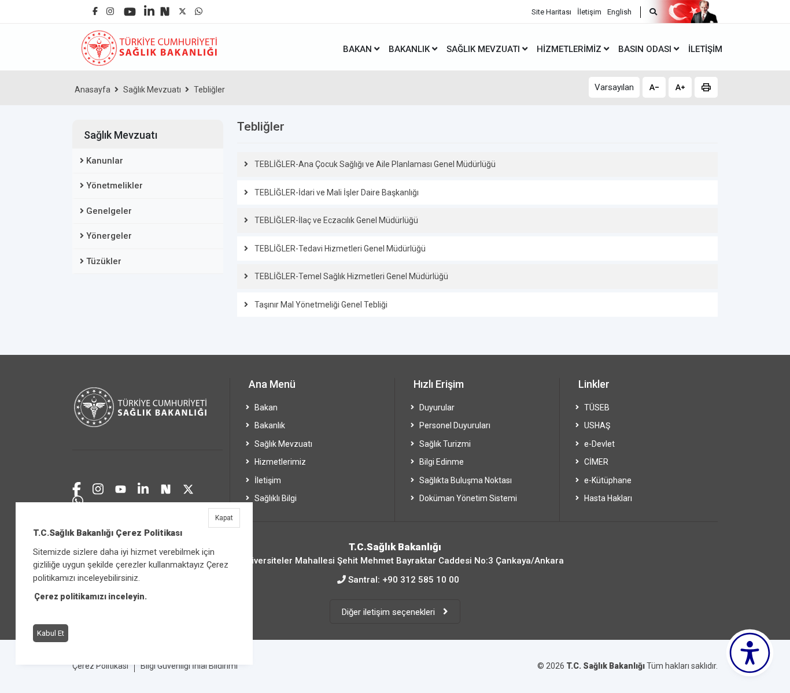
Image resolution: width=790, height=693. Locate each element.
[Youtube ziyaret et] (120, 487)
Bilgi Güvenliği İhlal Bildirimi (189, 665)
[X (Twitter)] (182, 8)
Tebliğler (209, 89)
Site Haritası (551, 12)
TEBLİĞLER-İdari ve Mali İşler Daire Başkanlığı (336, 192)
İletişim (589, 12)
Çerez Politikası (100, 665)
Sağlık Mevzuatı (152, 89)
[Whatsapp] (198, 8)
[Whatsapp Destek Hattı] (77, 499)
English (619, 12)
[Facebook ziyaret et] (76, 487)
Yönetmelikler (114, 185)
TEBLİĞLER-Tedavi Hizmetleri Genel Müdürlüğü (340, 248)
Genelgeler (109, 211)
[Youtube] (130, 8)
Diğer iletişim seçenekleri (389, 612)
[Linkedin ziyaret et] (143, 487)
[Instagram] (110, 8)
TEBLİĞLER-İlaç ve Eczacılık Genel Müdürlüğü (336, 220)
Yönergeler (109, 236)
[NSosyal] (165, 7)
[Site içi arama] (648, 12)
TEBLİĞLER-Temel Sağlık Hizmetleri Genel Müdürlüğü (351, 276)
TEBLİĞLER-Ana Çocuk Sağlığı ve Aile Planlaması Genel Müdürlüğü (375, 164)
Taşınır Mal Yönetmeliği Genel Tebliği (320, 304)
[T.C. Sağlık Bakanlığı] (147, 414)
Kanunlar (104, 160)
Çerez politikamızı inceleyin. (90, 596)
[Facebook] (95, 6)
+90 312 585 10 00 (420, 580)
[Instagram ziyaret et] (98, 487)
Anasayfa (92, 89)
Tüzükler (103, 261)
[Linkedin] (149, 6)
